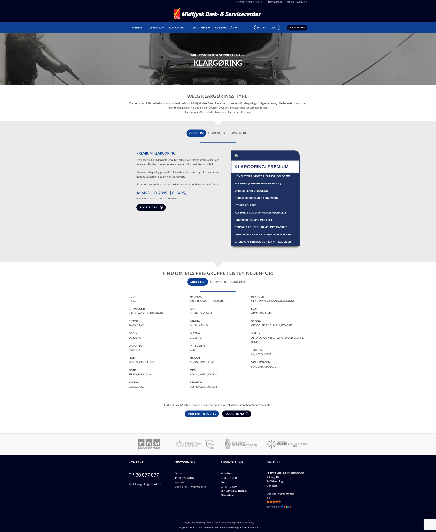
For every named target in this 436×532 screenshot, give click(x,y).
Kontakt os (181, 482)
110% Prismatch (184, 477)
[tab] (196, 133)
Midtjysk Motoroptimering (221, 522)
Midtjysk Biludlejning (193, 522)
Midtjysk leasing (245, 522)
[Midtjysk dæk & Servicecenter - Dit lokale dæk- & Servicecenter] (218, 13)
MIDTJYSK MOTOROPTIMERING (249, 2)
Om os (178, 473)
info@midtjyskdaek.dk (148, 484)
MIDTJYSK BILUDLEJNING (297, 2)
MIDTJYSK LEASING (274, 2)
